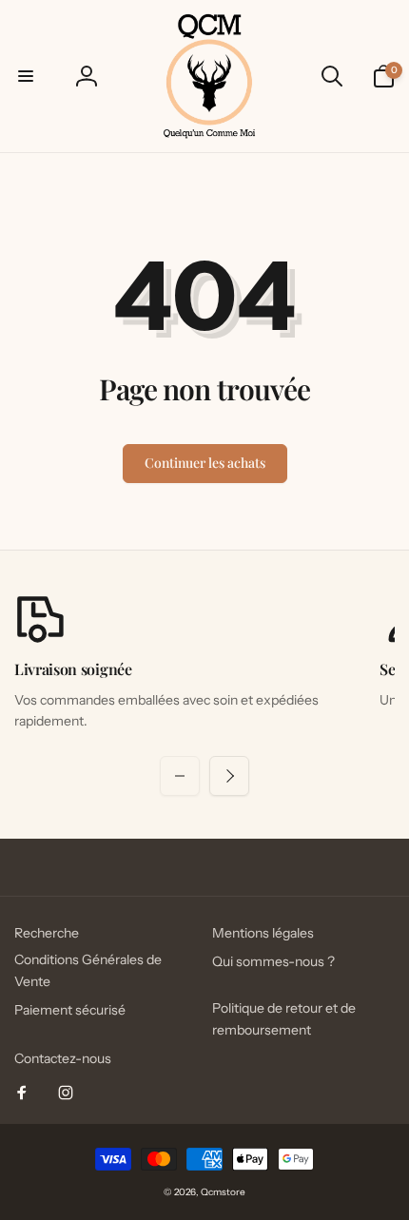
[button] (26, 76)
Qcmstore (223, 1192)
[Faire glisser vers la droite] (229, 776)
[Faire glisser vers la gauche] (180, 776)
